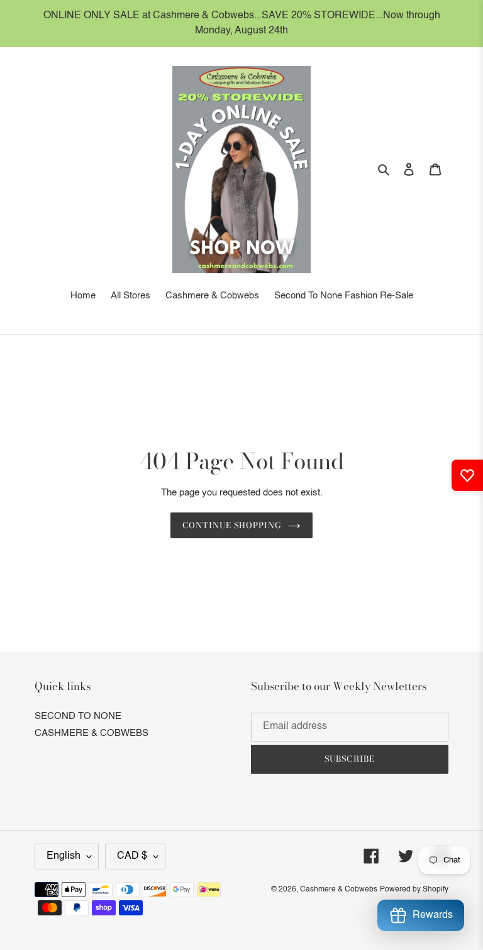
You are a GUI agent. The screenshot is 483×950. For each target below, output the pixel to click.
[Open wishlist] (467, 475)
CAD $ (132, 856)
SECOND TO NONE (78, 716)
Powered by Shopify (414, 889)
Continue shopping (232, 525)
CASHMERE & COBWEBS (91, 733)
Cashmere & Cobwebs (338, 889)
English (63, 856)
